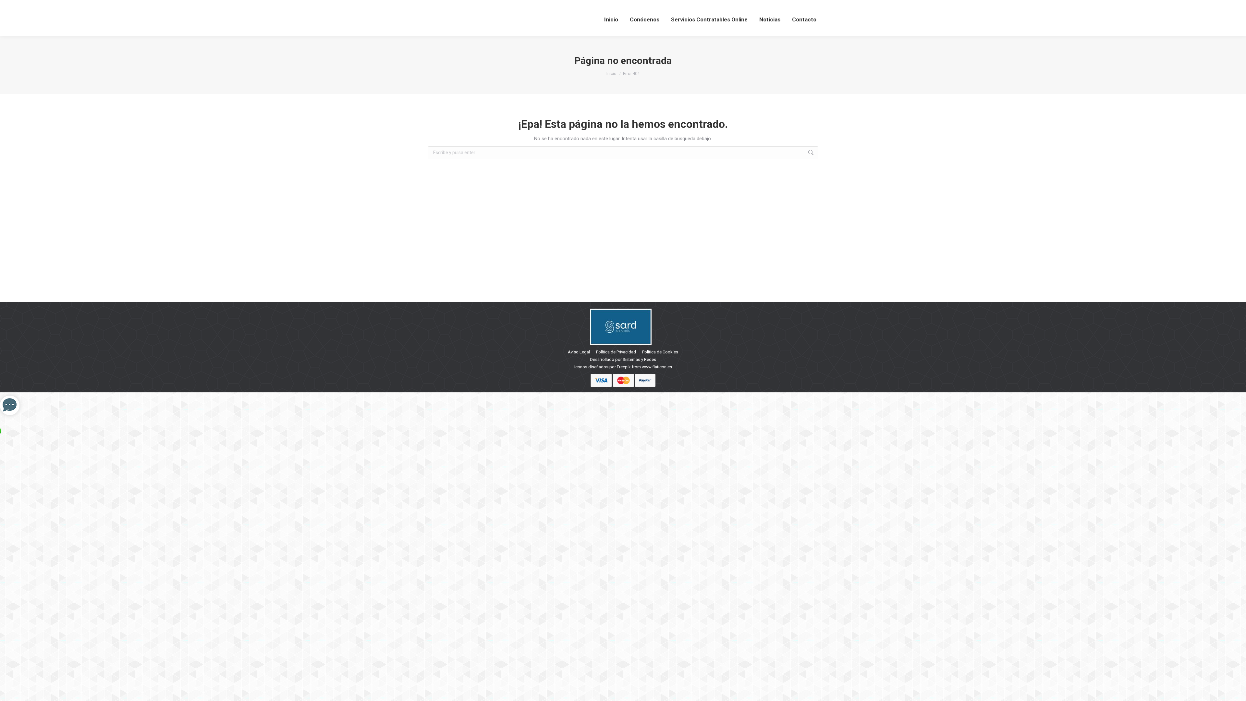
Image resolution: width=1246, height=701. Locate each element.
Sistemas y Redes (639, 359)
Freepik (624, 366)
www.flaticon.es (657, 366)
